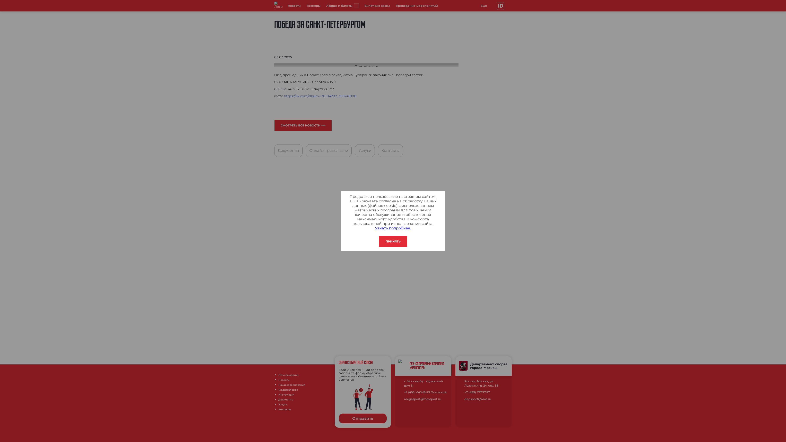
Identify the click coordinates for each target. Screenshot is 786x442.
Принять (393, 241)
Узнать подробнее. (393, 228)
